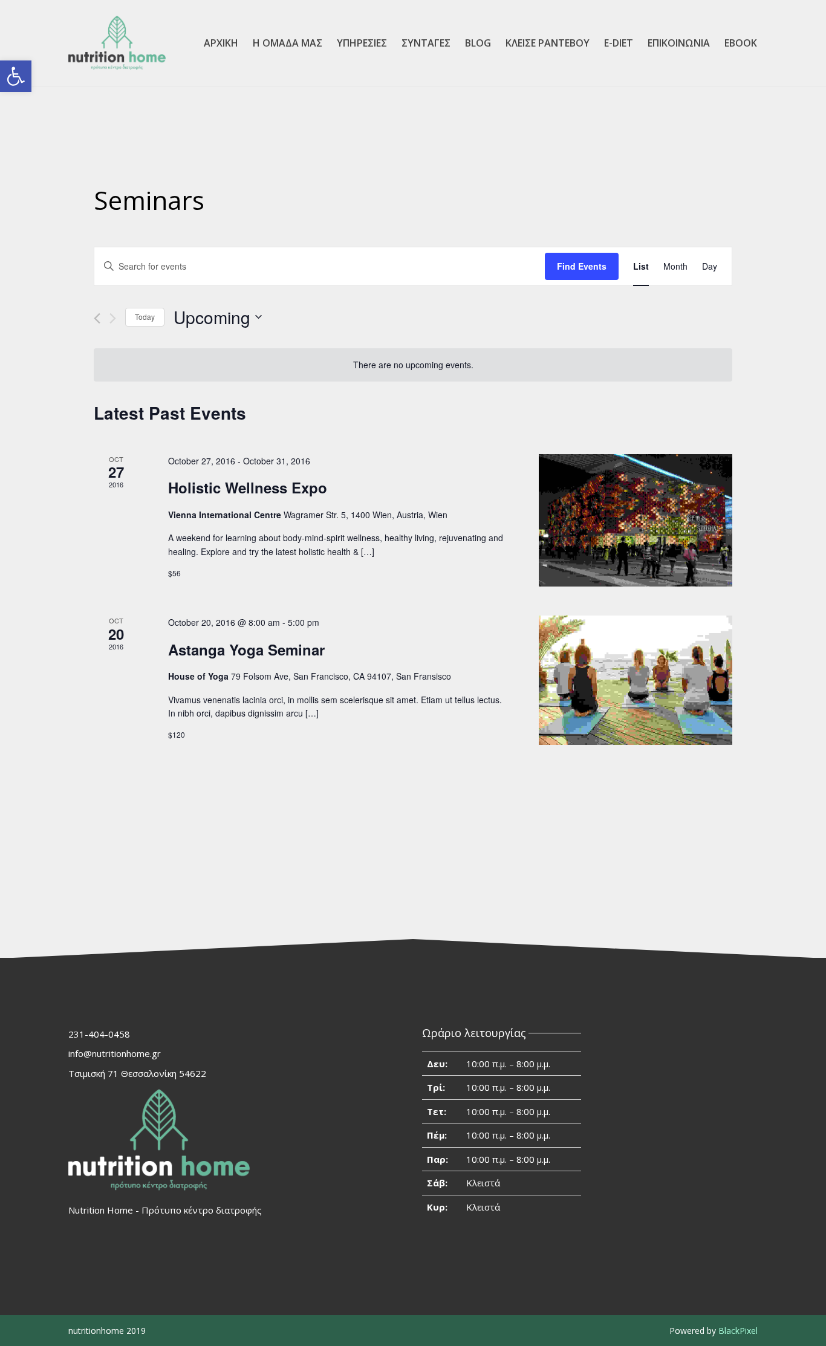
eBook (740, 43)
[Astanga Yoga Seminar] (635, 680)
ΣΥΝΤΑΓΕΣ (426, 43)
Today (145, 316)
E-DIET (618, 43)
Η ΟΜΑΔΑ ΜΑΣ (287, 43)
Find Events (581, 266)
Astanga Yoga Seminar (246, 649)
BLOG (478, 43)
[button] (15, 76)
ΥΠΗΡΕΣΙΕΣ (362, 43)
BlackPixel (738, 1330)
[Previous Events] (97, 318)
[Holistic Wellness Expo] (635, 520)
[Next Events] (112, 318)
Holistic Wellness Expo (247, 487)
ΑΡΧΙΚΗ (221, 43)
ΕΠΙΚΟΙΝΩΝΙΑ (679, 43)
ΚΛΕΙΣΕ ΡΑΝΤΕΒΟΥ (548, 43)
